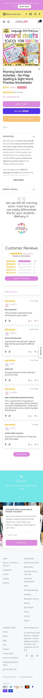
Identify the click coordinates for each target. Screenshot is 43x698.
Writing (27, 603)
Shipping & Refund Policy (10, 663)
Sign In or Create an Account (11, 564)
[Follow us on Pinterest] (37, 656)
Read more (19, 180)
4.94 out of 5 (28, 253)
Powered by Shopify (25, 677)
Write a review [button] (21, 278)
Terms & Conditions (11, 658)
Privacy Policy (8, 653)
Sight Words (29, 607)
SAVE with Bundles (31, 563)
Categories (7, 570)
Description (8, 136)
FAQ (4, 645)
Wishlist (6, 583)
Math (26, 586)
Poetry (26, 612)
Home (5, 632)
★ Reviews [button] (41, 351)
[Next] (39, 69)
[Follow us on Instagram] (32, 656)
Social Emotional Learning (30, 572)
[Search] (8, 22)
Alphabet (27, 594)
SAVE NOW (24, 6)
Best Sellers (28, 567)
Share (5, 127)
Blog (4, 640)
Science (27, 616)
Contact (6, 649)
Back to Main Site (10, 669)
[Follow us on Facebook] (26, 656)
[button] (8, 92)
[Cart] (39, 22)
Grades (6, 574)
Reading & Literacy (31, 599)
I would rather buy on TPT (21, 119)
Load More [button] (21, 454)
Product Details (10, 189)
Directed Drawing (31, 590)
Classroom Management (29, 580)
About (5, 636)
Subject (6, 578)
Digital (26, 620)
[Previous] (4, 69)
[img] (10, 301)
